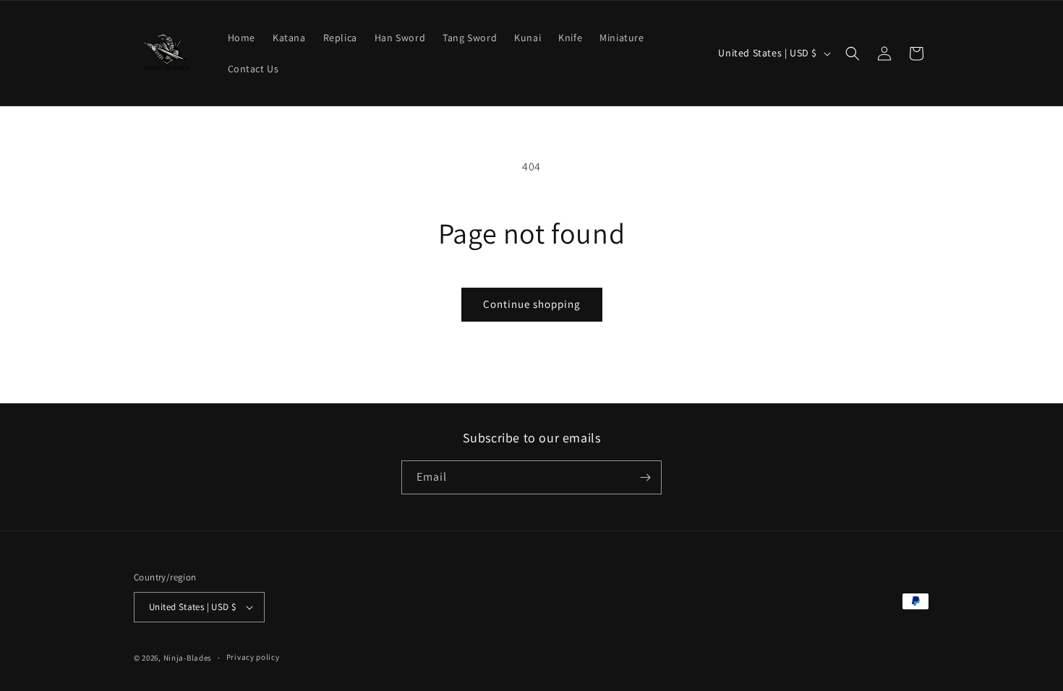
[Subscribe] (645, 477)
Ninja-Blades (187, 658)
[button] (852, 53)
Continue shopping (532, 304)
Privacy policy (253, 657)
